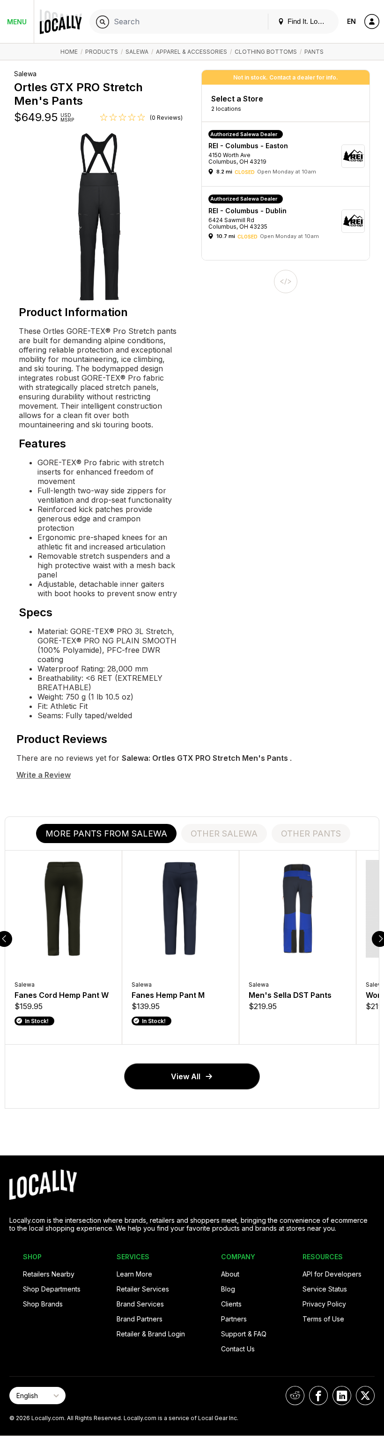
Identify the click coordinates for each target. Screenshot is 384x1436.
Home (69, 51)
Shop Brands (43, 1304)
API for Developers (332, 1274)
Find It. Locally (309, 21)
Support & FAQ (243, 1334)
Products (101, 51)
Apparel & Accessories (191, 51)
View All (185, 1076)
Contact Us (238, 1349)
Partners (234, 1319)
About (230, 1274)
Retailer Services (143, 1289)
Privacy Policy (324, 1304)
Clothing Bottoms (266, 51)
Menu (17, 22)
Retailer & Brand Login (151, 1334)
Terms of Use (323, 1319)
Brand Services (140, 1304)
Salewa (137, 51)
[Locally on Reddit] (295, 1395)
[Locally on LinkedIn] (341, 1395)
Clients (231, 1304)
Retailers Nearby (48, 1274)
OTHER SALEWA (224, 833)
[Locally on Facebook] (318, 1395)
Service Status (325, 1289)
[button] (288, 156)
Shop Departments (52, 1289)
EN (351, 21)
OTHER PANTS (311, 833)
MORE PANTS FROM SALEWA (106, 833)
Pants (314, 51)
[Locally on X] (365, 1395)
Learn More (134, 1274)
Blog (228, 1289)
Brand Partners (139, 1319)
